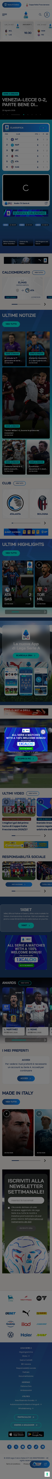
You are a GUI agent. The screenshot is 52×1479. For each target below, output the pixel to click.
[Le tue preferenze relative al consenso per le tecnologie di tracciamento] (47, 1474)
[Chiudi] (43, 732)
